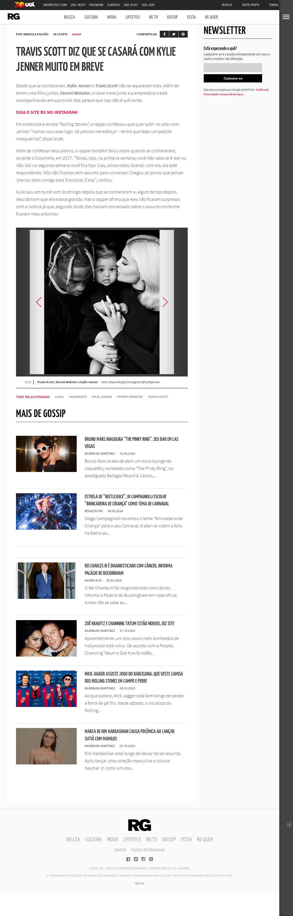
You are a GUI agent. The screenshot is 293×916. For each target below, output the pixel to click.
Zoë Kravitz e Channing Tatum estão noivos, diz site (129, 623)
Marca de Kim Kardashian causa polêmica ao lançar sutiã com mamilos (129, 735)
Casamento (78, 397)
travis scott (158, 397)
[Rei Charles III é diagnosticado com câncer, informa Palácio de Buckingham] (46, 597)
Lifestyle (133, 17)
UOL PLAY (131, 5)
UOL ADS (148, 5)
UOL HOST (78, 5)
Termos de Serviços (231, 94)
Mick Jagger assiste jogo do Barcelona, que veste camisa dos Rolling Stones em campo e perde (134, 677)
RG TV (153, 17)
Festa (191, 17)
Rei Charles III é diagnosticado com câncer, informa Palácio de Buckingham (128, 569)
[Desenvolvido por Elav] (139, 885)
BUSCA (227, 5)
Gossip (172, 17)
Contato (120, 850)
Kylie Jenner (102, 397)
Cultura (91, 17)
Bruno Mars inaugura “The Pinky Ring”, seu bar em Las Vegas (131, 443)
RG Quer (211, 17)
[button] (176, 302)
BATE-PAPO (250, 5)
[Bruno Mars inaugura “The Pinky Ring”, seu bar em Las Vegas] (46, 470)
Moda (112, 17)
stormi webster (130, 397)
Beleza (69, 17)
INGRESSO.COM (55, 5)
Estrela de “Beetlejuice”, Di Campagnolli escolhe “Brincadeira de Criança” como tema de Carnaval (127, 500)
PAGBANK (96, 5)
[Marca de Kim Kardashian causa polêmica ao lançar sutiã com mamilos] (46, 763)
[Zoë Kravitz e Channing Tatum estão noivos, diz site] (46, 655)
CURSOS (113, 5)
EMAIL (274, 5)
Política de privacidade (148, 850)
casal (59, 397)
